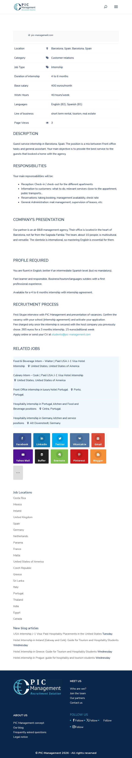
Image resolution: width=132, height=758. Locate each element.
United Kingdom (22, 517)
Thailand (18, 600)
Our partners (77, 698)
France (17, 549)
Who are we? (78, 689)
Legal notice (20, 737)
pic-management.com (42, 35)
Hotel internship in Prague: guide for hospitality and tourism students (54, 658)
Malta (16, 555)
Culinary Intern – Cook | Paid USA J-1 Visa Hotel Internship (48, 375)
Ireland (17, 511)
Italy (15, 587)
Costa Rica (19, 498)
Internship (57, 67)
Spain (16, 524)
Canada (17, 619)
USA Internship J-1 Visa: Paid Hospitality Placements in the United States (57, 634)
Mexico (17, 504)
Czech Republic (22, 568)
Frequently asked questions (29, 732)
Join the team (78, 693)
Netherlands (20, 536)
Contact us (76, 703)
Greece (17, 574)
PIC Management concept (28, 723)
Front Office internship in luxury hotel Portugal (40, 390)
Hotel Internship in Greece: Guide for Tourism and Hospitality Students (55, 652)
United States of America (28, 562)
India (16, 606)
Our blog (18, 728)
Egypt (16, 612)
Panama (18, 543)
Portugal (18, 593)
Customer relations (62, 58)
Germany (18, 530)
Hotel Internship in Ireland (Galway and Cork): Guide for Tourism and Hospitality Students (66, 640)
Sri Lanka (18, 581)
